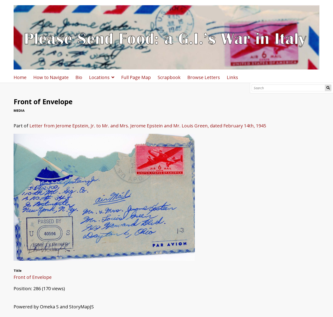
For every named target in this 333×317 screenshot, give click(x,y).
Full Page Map (136, 77)
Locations (99, 77)
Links (232, 77)
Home (20, 77)
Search (328, 87)
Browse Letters (203, 77)
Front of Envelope (33, 277)
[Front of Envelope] (104, 259)
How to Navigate (51, 77)
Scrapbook (169, 77)
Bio (78, 77)
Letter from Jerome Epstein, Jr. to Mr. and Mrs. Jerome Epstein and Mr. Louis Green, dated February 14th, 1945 (147, 126)
